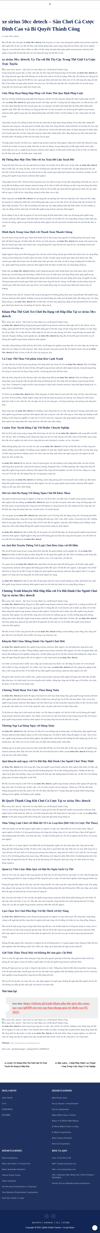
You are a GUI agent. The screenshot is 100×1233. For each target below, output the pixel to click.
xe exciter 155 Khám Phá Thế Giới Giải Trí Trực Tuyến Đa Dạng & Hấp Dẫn (26, 1064)
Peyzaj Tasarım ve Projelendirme (65, 1103)
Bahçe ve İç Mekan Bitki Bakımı (65, 1121)
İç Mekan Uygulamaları (61, 1132)
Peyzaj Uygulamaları (60, 1109)
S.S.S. (4, 1103)
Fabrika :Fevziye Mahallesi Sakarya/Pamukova (71, 1183)
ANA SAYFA (7, 1098)
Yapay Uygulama (9, 1181)
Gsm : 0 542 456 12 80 (61, 1158)
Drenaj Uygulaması (10, 1158)
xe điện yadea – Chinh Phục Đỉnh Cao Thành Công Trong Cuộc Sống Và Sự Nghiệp (75, 1064)
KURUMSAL (7, 1109)
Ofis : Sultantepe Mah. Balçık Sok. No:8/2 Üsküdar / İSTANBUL (73, 1176)
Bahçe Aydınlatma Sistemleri (13, 1169)
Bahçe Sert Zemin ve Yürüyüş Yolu (16, 1164)
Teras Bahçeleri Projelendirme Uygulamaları (20, 1192)
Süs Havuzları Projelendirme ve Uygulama (19, 1186)
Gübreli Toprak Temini (11, 1175)
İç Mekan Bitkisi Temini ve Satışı (65, 1126)
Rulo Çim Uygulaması (61, 1144)
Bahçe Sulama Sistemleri (62, 1138)
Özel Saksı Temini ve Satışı (13, 1198)
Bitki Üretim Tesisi (59, 1098)
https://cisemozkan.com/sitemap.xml (25, 1043)
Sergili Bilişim (69, 1227)
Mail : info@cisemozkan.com (64, 1164)
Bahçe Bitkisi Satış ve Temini (64, 1115)
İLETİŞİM (6, 1115)
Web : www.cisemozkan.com (64, 1169)
